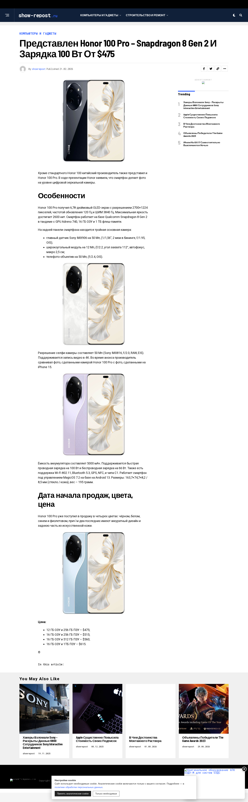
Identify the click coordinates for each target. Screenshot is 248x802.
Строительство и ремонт (145, 15)
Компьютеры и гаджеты (99, 15)
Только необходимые (106, 793)
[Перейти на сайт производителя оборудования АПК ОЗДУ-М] (214, 784)
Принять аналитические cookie (73, 793)
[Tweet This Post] (211, 69)
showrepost (39, 69)
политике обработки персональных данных (79, 787)
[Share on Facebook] (204, 69)
